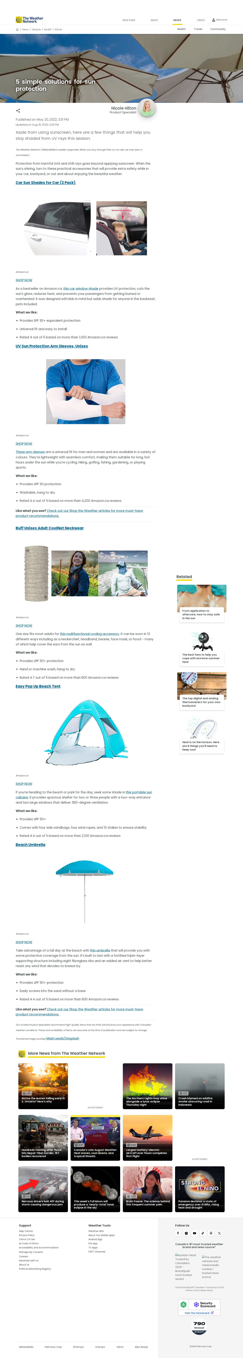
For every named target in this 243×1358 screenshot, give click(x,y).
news (25, 29)
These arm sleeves (30, 452)
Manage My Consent (31, 1252)
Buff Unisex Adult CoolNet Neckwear (50, 528)
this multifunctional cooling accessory (89, 634)
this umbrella (100, 950)
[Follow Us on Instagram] (186, 1233)
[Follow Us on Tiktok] (203, 1233)
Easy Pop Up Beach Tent (38, 686)
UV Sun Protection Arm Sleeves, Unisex (52, 346)
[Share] (18, 110)
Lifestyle (36, 29)
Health (48, 29)
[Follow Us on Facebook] (178, 1233)
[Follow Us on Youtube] (194, 1233)
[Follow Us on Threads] (211, 1233)
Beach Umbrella (30, 844)
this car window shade (80, 288)
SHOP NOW (24, 280)
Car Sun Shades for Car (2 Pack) (46, 182)
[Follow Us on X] (219, 1233)
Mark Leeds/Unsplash (62, 1038)
